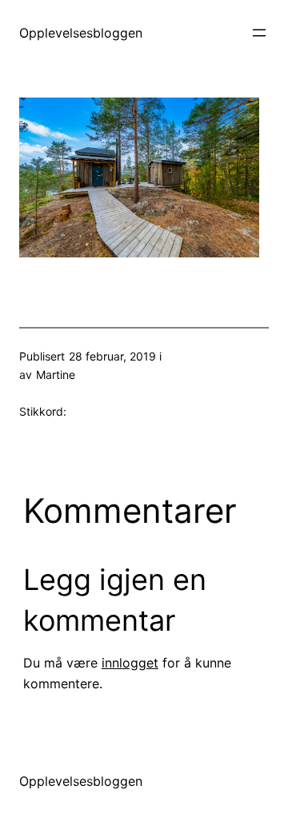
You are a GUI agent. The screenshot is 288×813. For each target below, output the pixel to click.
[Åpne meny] (259, 32)
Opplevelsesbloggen (80, 33)
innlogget (130, 663)
